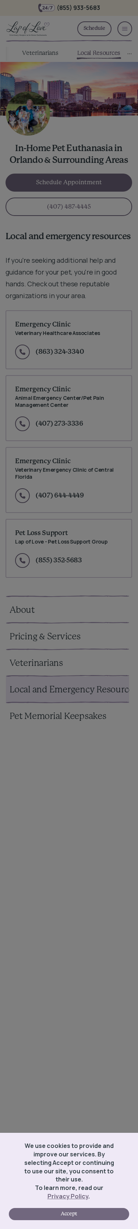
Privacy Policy (67, 1196)
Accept (69, 1213)
